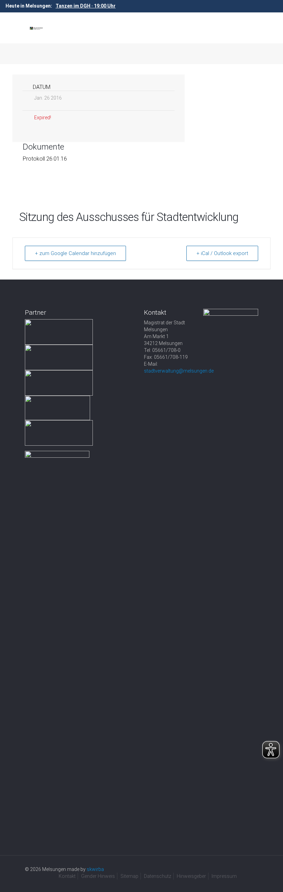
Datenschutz (157, 876)
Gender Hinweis (98, 876)
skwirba (95, 869)
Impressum (224, 876)
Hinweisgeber (191, 876)
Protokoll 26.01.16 (45, 158)
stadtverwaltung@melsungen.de (179, 371)
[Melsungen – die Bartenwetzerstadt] (36, 27)
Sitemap (129, 876)
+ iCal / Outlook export (222, 253)
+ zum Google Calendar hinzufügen (75, 253)
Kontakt (67, 876)
